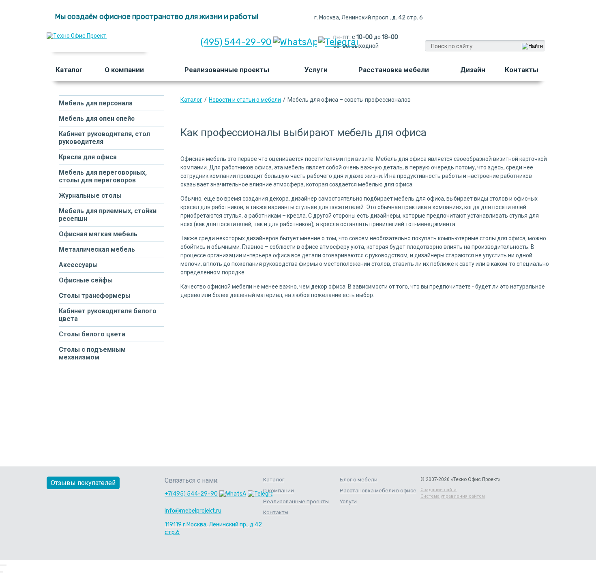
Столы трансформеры (95, 295)
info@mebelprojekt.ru (193, 510)
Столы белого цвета (92, 334)
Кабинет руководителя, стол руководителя (104, 137)
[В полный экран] (4, 565)
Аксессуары (78, 265)
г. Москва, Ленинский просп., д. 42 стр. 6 (368, 17)
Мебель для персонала (96, 103)
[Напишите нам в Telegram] (260, 493)
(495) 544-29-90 (236, 41)
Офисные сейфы (86, 280)
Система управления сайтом (452, 496)
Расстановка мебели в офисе (378, 490)
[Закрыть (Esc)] (1, 565)
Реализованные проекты (226, 70)
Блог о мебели (358, 480)
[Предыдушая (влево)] (1, 572)
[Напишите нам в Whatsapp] (295, 41)
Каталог (69, 70)
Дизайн (472, 70)
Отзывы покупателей (83, 483)
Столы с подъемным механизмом (92, 353)
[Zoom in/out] (5, 565)
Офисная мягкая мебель (98, 234)
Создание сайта (438, 489)
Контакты (521, 70)
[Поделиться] (2, 565)
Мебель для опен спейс (97, 118)
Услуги (316, 70)
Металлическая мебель (97, 249)
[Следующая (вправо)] (2, 572)
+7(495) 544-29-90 (191, 493)
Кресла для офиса (88, 157)
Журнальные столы (90, 195)
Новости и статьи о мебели (245, 99)
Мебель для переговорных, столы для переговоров (103, 176)
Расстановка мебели (393, 70)
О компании (124, 70)
